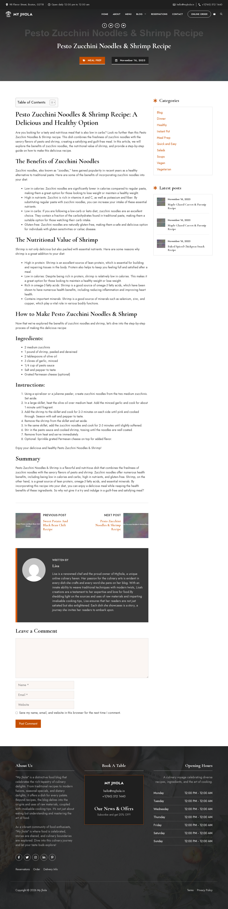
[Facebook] (104, 25)
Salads (161, 150)
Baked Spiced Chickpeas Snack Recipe (186, 248)
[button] (221, 14)
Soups (161, 156)
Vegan (161, 163)
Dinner (161, 119)
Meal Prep (95, 60)
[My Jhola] (8, 14)
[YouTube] (123, 25)
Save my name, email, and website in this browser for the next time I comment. (70, 713)
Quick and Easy (166, 144)
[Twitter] (110, 25)
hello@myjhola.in (185, 4)
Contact (177, 14)
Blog (139, 14)
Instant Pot (163, 131)
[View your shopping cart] (214, 14)
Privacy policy (204, 890)
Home (104, 14)
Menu (128, 14)
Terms (190, 890)
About (117, 14)
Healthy (162, 125)
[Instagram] (117, 25)
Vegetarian (164, 169)
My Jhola (22, 14)
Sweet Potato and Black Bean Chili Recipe (55, 525)
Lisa (55, 565)
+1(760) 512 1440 (212, 4)
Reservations (159, 14)
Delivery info (50, 869)
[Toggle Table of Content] (51, 102)
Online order (199, 14)
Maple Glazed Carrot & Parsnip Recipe (187, 206)
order (36, 869)
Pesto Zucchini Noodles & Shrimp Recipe (108, 525)
